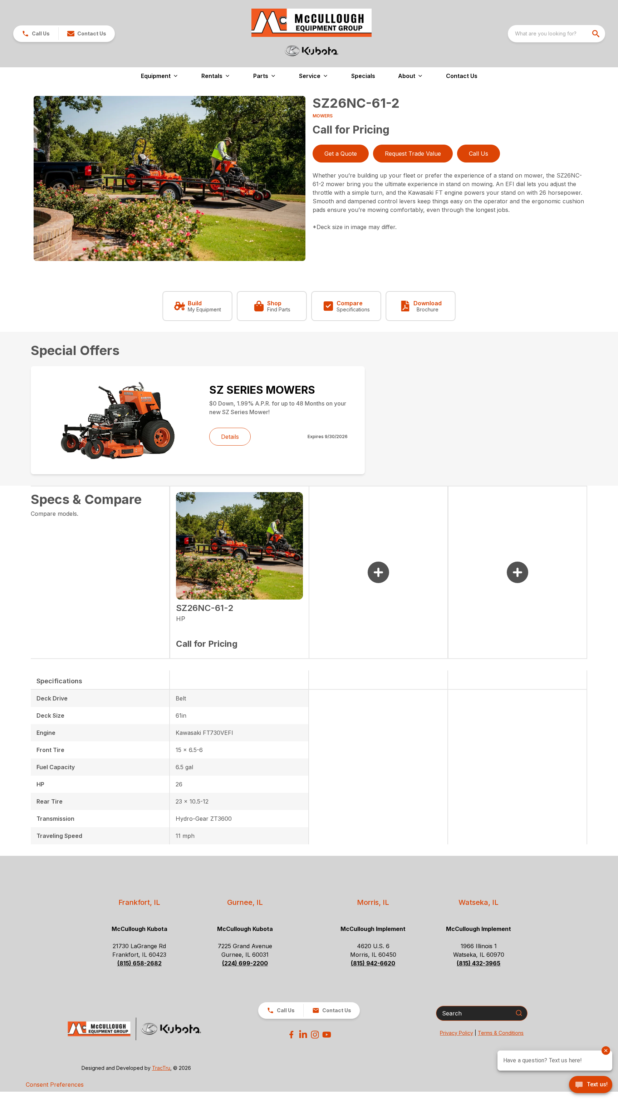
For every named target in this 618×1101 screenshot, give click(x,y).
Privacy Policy (456, 1033)
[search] (596, 33)
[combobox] (556, 33)
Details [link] (230, 436)
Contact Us (461, 75)
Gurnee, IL (245, 902)
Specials (363, 75)
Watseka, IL (478, 902)
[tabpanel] (169, 179)
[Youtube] (326, 1034)
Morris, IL (373, 902)
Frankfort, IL (139, 902)
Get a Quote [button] (340, 153)
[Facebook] (291, 1034)
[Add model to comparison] (378, 572)
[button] (35, 33)
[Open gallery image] (169, 178)
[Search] (518, 1013)
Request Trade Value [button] (413, 153)
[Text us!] (590, 1085)
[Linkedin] (303, 1034)
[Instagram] (314, 1034)
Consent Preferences (55, 1084)
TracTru (161, 1068)
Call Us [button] (478, 153)
